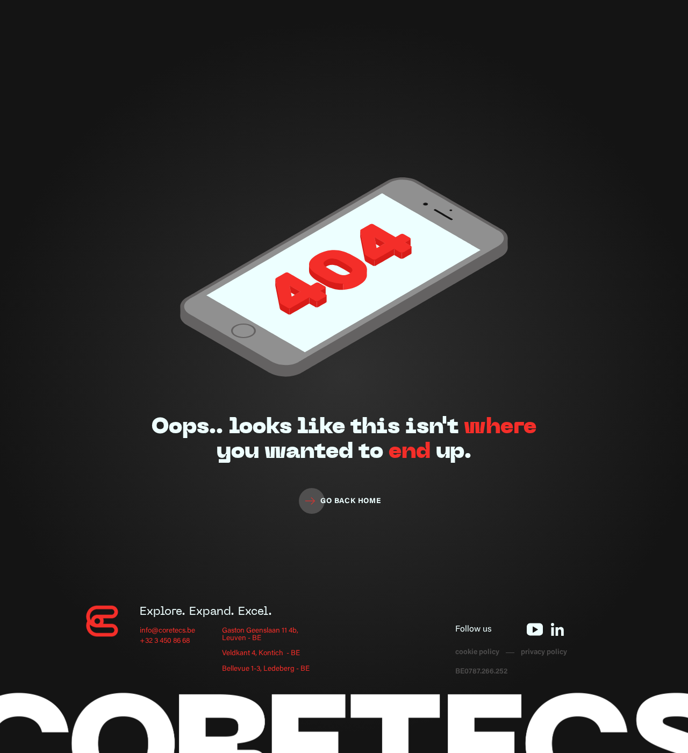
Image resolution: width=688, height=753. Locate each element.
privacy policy (544, 652)
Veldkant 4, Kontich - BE (261, 653)
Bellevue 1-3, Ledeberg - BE (266, 669)
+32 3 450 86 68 (165, 641)
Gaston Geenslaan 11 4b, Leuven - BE (260, 635)
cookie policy (477, 652)
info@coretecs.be (167, 631)
